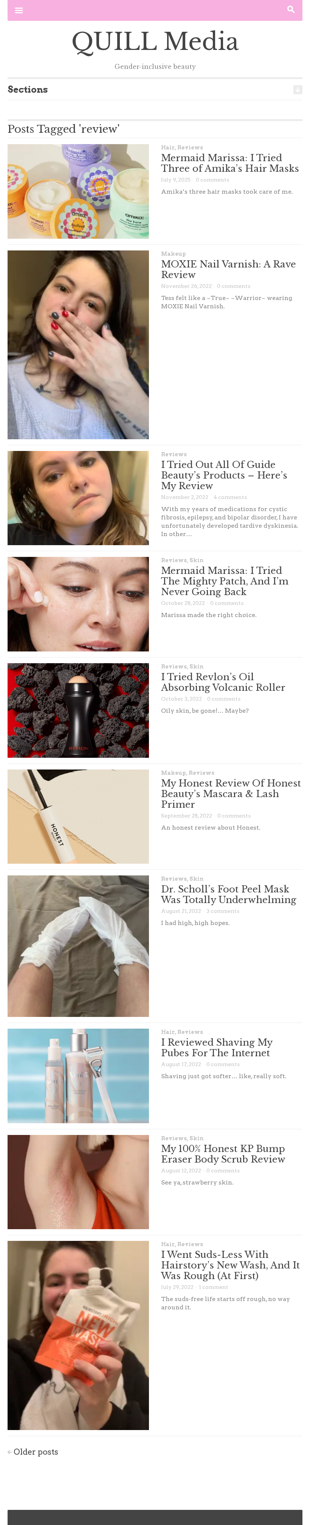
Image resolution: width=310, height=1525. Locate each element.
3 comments (222, 911)
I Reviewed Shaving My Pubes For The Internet (216, 1048)
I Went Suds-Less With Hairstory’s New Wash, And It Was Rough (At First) (230, 1265)
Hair (168, 148)
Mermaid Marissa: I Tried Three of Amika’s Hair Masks (230, 163)
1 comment (213, 1287)
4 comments (230, 497)
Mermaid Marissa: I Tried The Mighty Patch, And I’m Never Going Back (224, 581)
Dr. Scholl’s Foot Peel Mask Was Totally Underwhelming (228, 894)
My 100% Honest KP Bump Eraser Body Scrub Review (223, 1154)
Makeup (173, 254)
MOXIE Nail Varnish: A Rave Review (228, 269)
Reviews (190, 148)
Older (36, 1452)
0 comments (212, 180)
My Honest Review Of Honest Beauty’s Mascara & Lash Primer (231, 794)
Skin (196, 560)
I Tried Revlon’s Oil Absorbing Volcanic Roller (223, 682)
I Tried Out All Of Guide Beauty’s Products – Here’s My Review (224, 475)
